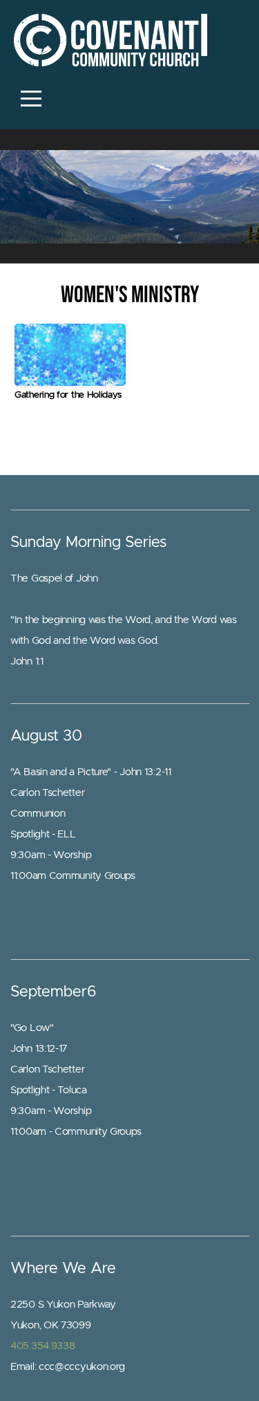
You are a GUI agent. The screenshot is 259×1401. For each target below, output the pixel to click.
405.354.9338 (42, 1346)
